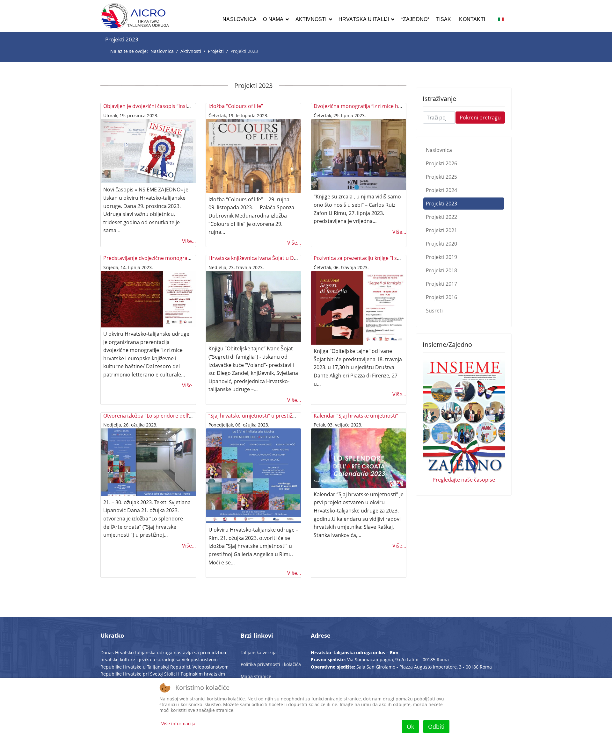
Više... (189, 241)
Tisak (443, 19)
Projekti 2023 (441, 203)
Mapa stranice (256, 676)
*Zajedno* (415, 19)
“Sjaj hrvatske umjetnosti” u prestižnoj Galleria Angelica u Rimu (283, 415)
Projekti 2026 (441, 163)
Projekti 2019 (441, 257)
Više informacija (178, 723)
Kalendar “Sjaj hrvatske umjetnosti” (356, 415)
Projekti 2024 (441, 190)
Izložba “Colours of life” (235, 106)
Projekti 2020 (441, 243)
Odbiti (436, 726)
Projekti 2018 (441, 270)
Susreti (434, 310)
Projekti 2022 (441, 216)
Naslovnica (239, 19)
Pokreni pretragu (480, 117)
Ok (410, 726)
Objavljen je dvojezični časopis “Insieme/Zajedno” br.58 (168, 106)
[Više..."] (148, 151)
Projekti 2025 (441, 176)
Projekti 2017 (441, 283)
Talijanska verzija (259, 652)
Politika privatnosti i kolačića (271, 664)
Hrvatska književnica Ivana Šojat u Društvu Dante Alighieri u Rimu (286, 258)
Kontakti (472, 19)
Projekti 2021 (441, 230)
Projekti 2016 (441, 297)
